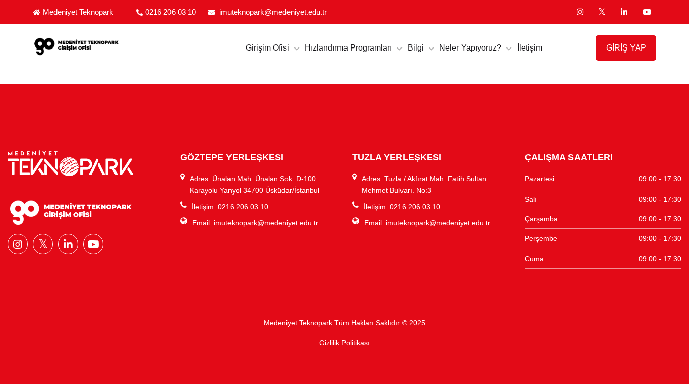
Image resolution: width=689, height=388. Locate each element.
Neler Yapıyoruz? (470, 47)
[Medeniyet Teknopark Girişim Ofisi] (105, 45)
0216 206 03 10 (170, 12)
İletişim (529, 47)
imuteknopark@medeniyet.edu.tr (273, 12)
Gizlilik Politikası (344, 342)
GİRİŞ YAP (626, 47)
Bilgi (416, 47)
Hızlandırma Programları (348, 47)
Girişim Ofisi (267, 47)
